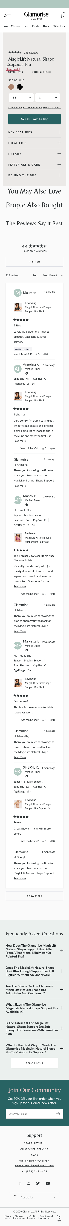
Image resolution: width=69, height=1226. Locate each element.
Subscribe (57, 1114)
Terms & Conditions (20, 1217)
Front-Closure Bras (15, 26)
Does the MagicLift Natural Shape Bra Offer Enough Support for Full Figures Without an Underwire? (30, 971)
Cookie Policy (32, 1217)
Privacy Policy (7, 1217)
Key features (20, 132)
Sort (35, 275)
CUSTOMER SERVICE (34, 1149)
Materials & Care (24, 164)
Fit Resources (32, 107)
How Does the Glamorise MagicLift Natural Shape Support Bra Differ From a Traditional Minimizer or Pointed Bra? (31, 950)
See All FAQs (34, 1062)
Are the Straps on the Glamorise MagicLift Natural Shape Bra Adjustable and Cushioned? (29, 989)
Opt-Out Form (59, 1218)
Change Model (13, 69)
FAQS (34, 1155)
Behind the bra (22, 175)
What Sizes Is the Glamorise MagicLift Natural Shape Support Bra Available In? (32, 1008)
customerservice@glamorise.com (34, 1165)
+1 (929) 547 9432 (34, 1171)
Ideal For (17, 143)
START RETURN (34, 1143)
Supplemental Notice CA (46, 1217)
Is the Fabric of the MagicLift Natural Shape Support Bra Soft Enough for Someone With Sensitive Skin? (32, 1028)
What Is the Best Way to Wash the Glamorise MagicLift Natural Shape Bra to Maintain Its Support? (31, 1048)
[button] (23, 53)
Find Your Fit (52, 107)
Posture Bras (40, 26)
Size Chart (15, 107)
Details (15, 154)
